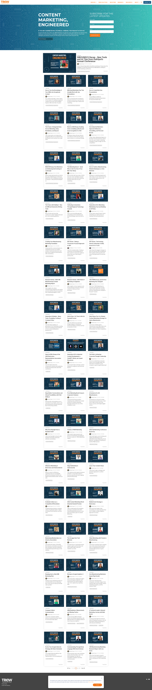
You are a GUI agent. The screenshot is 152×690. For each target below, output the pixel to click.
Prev (69, 668)
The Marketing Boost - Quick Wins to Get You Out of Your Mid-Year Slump (75, 169)
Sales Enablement (93, 588)
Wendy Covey (49, 96)
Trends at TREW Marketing (74, 429)
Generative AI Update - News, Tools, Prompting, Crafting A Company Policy (53, 318)
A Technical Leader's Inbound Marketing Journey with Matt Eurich (97, 612)
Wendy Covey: (81, 63)
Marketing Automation (72, 586)
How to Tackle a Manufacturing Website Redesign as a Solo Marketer (97, 169)
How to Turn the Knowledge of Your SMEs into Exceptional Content (53, 92)
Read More (106, 71)
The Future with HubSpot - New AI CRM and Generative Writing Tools (53, 207)
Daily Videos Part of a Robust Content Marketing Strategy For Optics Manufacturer (98, 318)
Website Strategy (93, 407)
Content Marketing (71, 183)
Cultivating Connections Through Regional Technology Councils (75, 207)
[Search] (141, 2)
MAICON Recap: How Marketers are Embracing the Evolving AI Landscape (54, 169)
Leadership (48, 371)
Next (83, 668)
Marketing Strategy (49, 294)
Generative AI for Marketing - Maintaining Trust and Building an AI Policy (97, 207)
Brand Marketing (49, 480)
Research (120, 2)
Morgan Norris (94, 358)
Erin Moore (71, 247)
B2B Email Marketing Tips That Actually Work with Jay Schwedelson (75, 92)
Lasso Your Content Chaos (96, 465)
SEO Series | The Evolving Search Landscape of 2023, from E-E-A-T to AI (96, 243)
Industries (113, 2)
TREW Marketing (93, 294)
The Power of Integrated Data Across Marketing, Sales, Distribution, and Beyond (53, 129)
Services (93, 2)
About (137, 2)
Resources (129, 2)
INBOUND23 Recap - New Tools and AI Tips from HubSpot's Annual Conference (92, 59)
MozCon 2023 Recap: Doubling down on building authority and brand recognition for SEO (75, 129)
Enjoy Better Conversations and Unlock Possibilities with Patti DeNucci (54, 395)
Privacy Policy (90, 681)
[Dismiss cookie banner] (101, 678)
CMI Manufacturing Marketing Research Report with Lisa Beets (97, 649)
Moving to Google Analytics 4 (75, 574)
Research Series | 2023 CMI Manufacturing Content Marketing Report (52, 281)
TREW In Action (102, 2)
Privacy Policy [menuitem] (4, 683)
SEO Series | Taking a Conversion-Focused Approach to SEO (75, 243)
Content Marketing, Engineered (83, 71)
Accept (97, 684)
